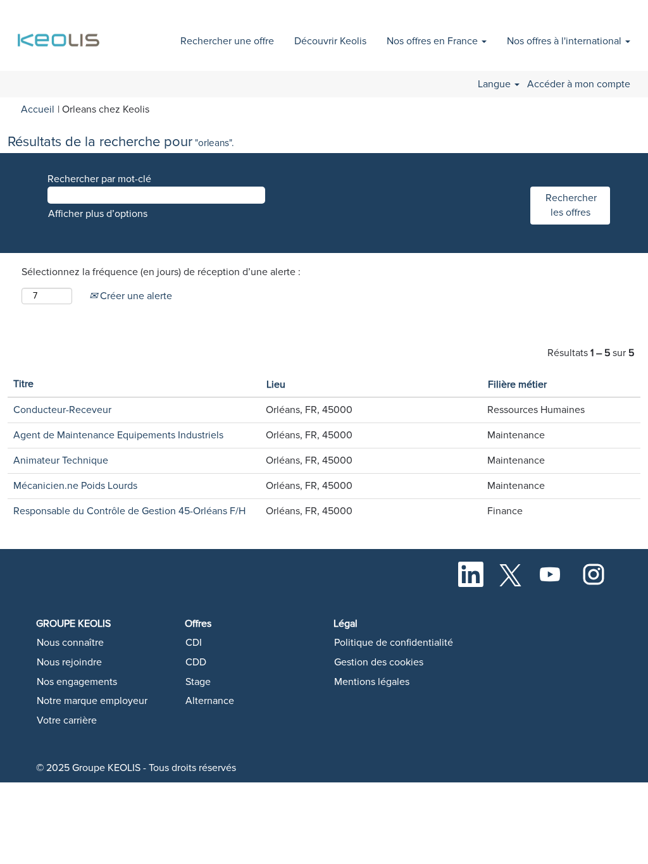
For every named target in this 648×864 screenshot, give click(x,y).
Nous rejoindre (69, 662)
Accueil (37, 109)
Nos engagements (77, 682)
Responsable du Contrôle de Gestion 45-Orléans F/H (129, 511)
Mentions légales (371, 682)
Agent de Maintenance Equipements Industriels (118, 435)
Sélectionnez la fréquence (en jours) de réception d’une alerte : (161, 272)
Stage (198, 682)
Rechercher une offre (227, 41)
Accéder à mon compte (578, 84)
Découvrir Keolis (330, 41)
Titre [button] (23, 384)
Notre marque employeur (92, 701)
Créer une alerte (134, 296)
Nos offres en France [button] (433, 41)
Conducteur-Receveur (62, 410)
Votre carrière (67, 720)
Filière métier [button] (517, 384)
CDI (193, 642)
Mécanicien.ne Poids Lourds (75, 485)
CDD (195, 662)
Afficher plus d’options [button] (97, 213)
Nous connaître (70, 642)
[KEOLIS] (60, 33)
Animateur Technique (60, 460)
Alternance (209, 701)
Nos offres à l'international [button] (565, 41)
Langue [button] (495, 84)
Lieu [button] (275, 384)
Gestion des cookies (378, 662)
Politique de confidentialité (393, 642)
